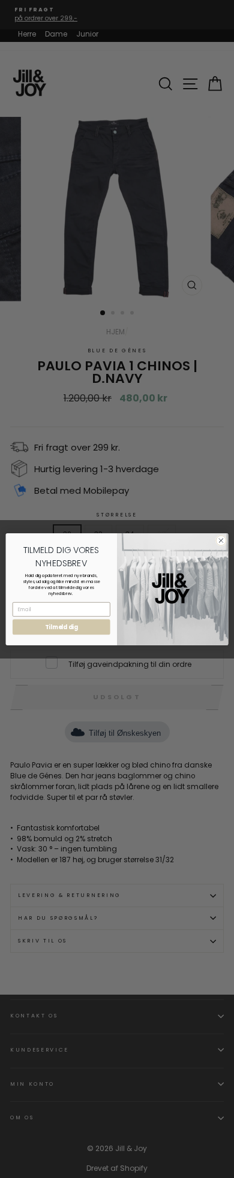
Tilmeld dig (61, 627)
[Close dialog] (221, 540)
